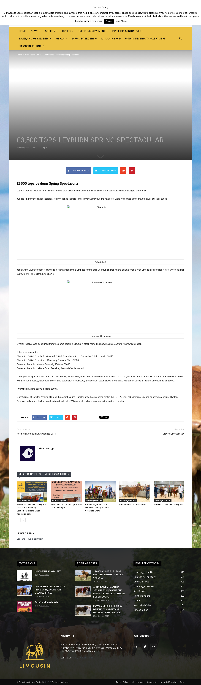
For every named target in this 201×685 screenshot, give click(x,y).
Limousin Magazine (168, 682)
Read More (121, 21)
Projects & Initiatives (126, 31)
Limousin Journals (31, 46)
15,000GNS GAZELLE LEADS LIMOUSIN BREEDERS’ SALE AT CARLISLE (108, 574)
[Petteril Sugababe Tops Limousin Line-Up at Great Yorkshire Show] (100, 491)
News (34, 31)
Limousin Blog (140, 609)
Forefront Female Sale (46, 602)
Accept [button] (109, 21)
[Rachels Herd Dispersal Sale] (134, 491)
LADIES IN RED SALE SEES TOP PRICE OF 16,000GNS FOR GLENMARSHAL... (50, 589)
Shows (60, 38)
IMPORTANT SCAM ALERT (48, 571)
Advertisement (137, 682)
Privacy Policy (122, 682)
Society (50, 31)
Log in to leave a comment (30, 539)
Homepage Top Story (144, 576)
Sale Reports (139, 591)
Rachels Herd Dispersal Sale (132, 504)
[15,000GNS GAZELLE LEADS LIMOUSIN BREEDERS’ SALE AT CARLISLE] (83, 575)
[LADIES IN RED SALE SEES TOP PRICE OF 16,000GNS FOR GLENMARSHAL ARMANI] (24, 590)
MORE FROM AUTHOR (56, 474)
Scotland (137, 600)
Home (22, 31)
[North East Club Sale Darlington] (169, 491)
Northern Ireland (141, 595)
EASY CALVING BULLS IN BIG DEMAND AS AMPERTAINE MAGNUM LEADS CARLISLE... (107, 609)
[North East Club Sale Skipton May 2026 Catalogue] (66, 491)
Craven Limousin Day (173, 433)
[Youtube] (153, 647)
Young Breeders (83, 38)
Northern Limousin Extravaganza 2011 (36, 433)
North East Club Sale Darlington (168, 504)
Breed (66, 31)
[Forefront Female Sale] (24, 606)
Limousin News (141, 581)
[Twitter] (145, 647)
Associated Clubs (33, 54)
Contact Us (152, 682)
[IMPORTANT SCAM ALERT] (24, 575)
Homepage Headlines (144, 572)
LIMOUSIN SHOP (111, 38)
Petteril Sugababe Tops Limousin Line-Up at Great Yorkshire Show (97, 507)
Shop (182, 682)
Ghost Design (46, 448)
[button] (180, 38)
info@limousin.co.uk (83, 657)
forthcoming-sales (25, 500)
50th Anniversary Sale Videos (145, 38)
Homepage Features (94, 500)
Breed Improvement (91, 31)
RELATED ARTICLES (30, 474)
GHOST (48, 682)
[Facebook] (136, 647)
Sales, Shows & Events (34, 38)
